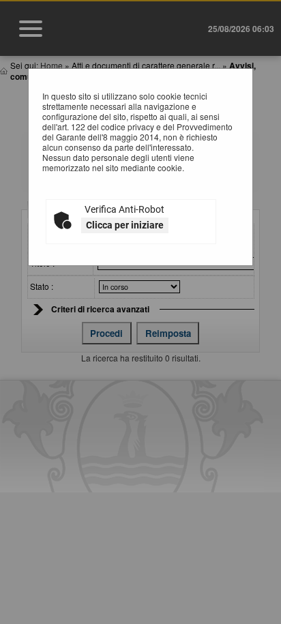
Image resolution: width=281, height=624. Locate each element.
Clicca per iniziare (125, 225)
